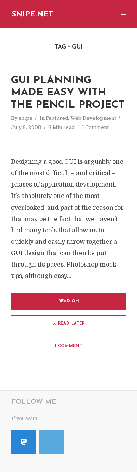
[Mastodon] (23, 442)
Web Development (93, 118)
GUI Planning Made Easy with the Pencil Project (67, 92)
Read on (68, 301)
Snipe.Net (32, 14)
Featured (57, 118)
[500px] (51, 442)
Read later (71, 323)
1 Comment (95, 127)
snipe (25, 118)
